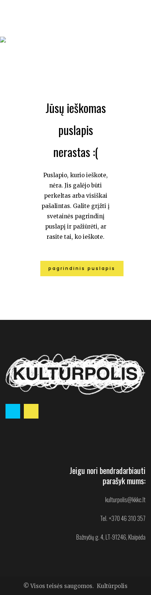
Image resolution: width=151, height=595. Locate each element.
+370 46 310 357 (127, 518)
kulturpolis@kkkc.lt (125, 499)
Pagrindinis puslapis (81, 268)
